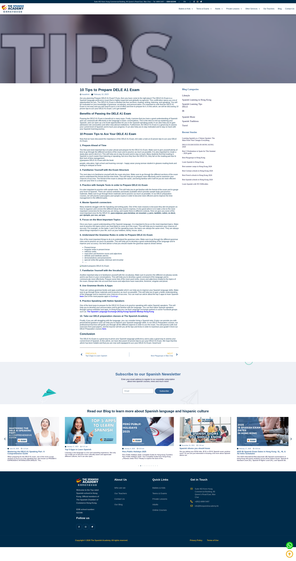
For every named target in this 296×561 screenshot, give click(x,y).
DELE (185, 106)
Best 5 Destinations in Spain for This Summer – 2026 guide (199, 152)
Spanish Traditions (190, 121)
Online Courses (159, 510)
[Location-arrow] (201, 2)
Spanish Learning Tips (192, 104)
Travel (185, 125)
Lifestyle (186, 95)
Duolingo (114, 296)
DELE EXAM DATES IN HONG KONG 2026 (198, 146)
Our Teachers (268, 9)
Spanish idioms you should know (137, 448)
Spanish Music (188, 117)
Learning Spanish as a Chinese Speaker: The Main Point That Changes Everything (198, 139)
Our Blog (118, 504)
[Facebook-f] (194, 2)
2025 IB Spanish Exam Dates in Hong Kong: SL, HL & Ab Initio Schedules (204, 453)
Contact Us (289, 9)
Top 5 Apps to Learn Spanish (21, 449)
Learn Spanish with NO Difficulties (195, 184)
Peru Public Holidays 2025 (77, 452)
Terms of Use (213, 540)
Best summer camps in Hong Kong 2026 (197, 166)
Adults (217, 9)
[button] (4, 438)
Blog (280, 9)
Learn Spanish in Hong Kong (193, 162)
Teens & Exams (202, 9)
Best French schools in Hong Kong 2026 (197, 175)
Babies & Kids (184, 9)
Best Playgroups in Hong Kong (193, 158)
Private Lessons (232, 9)
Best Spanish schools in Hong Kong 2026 (197, 180)
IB (183, 111)
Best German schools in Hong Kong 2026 (197, 171)
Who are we (119, 488)
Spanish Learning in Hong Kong (196, 100)
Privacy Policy (196, 540)
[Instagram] (197, 2)
